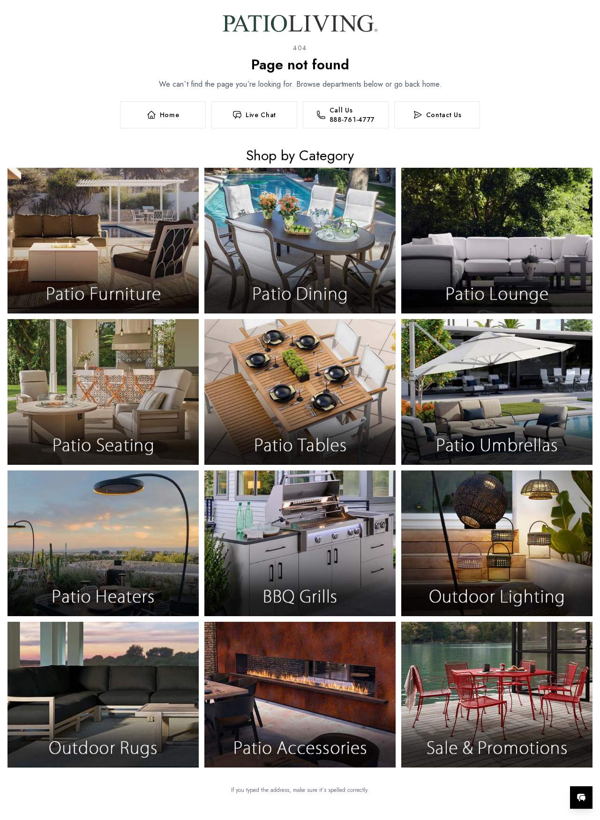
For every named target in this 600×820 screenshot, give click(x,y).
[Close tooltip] (585, 769)
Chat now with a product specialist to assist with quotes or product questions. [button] (515, 773)
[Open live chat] (581, 797)
